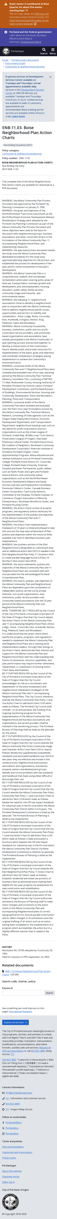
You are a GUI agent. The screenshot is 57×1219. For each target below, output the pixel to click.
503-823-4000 (38, 1050)
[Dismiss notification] (50, 77)
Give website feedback (20, 1011)
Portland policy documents (25, 60)
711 (12, 1054)
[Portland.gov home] (13, 51)
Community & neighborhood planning (25, 66)
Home (5, 60)
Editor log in (8, 1182)
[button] (44, 51)
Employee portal (10, 1176)
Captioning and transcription (17, 1152)
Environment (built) (15, 63)
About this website (12, 1171)
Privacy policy (9, 1157)
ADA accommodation (13, 1146)
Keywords (7, 988)
